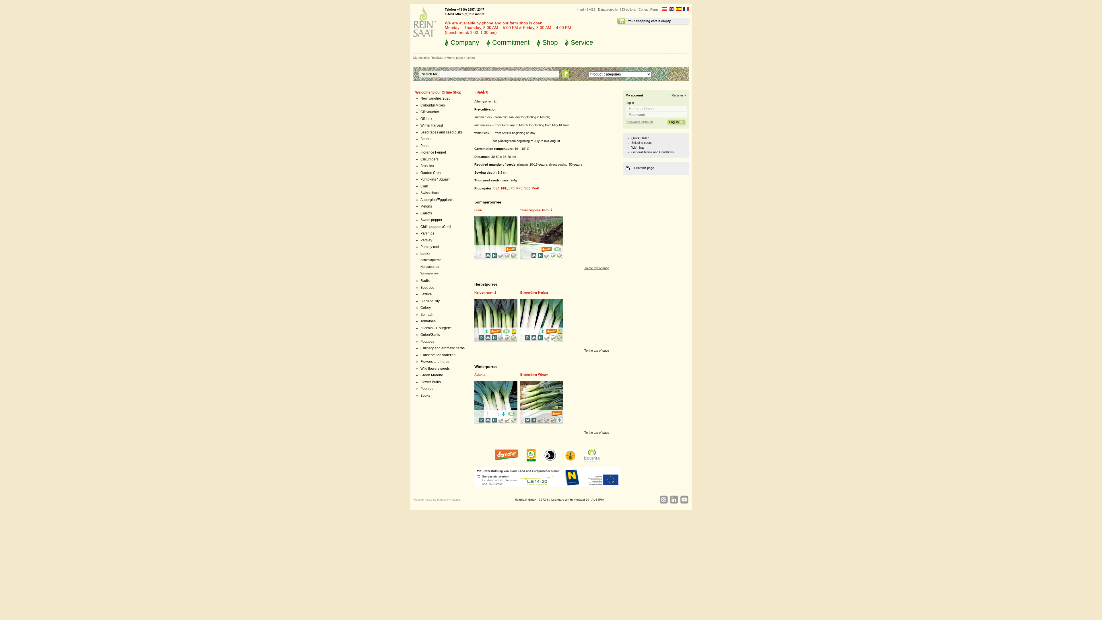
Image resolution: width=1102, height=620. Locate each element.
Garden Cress (431, 173)
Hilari (478, 210)
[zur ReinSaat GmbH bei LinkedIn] (673, 499)
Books (425, 396)
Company (465, 42)
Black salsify (430, 301)
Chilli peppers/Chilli (435, 227)
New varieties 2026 (435, 98)
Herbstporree (429, 266)
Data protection (608, 9)
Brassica (427, 166)
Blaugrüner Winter (534, 374)
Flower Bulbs (430, 382)
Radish (426, 281)
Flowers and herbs (434, 362)
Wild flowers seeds (435, 369)
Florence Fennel (433, 152)
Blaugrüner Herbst (534, 292)
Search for (429, 74)
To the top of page (596, 268)
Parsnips (427, 233)
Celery (425, 308)
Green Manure (431, 375)
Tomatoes (428, 321)
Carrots (426, 213)
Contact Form (648, 9)
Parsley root (429, 247)
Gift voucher (429, 112)
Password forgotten (639, 121)
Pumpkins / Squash (435, 179)
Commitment (510, 42)
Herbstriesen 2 (485, 292)
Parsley (426, 240)
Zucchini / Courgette (436, 328)
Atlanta (479, 374)
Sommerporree (430, 259)
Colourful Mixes (432, 105)
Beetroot (427, 288)
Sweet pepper (431, 220)
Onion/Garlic (430, 335)
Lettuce (426, 294)
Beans (425, 139)
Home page (455, 57)
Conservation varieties (437, 355)
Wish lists (638, 147)
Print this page (644, 168)
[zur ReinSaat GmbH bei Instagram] (663, 499)
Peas (424, 146)
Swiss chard (429, 193)
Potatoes (427, 342)
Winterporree (429, 273)
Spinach (426, 315)
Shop (550, 42)
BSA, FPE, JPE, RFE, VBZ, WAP (516, 188)
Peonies (426, 389)
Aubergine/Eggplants (436, 200)
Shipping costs (641, 142)
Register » (679, 95)
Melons (426, 206)
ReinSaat (437, 57)
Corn (424, 186)
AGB (592, 9)
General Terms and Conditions (652, 152)
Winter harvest (431, 125)
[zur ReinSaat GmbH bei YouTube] (684, 499)
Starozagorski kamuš (536, 210)
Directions (629, 9)
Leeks (425, 254)
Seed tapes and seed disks (441, 132)
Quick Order (640, 138)
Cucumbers (429, 159)
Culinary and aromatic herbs (442, 348)
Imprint (581, 9)
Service (582, 42)
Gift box (426, 119)
